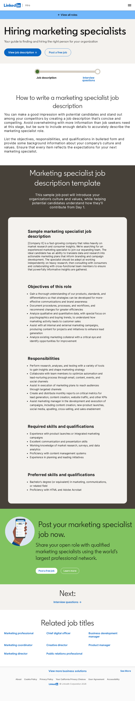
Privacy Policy (46, 679)
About (19, 679)
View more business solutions (68, 671)
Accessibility (113, 679)
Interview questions (88, 79)
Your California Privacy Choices (71, 679)
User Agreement (96, 679)
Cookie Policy (30, 679)
